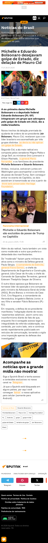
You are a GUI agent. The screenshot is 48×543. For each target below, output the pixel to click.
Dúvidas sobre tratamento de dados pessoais (19, 503)
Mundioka (6, 473)
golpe (18, 418)
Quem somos (6, 495)
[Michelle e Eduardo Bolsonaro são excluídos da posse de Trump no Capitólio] (24, 207)
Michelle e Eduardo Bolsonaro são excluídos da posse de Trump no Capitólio (23, 233)
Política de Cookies (28, 499)
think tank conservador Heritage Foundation (18, 185)
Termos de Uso (19, 495)
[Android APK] (9, 518)
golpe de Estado (7, 422)
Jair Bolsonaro (37, 422)
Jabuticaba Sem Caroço (24, 473)
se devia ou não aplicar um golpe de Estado (22, 144)
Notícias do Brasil (8, 408)
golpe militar (27, 418)
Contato (29, 495)
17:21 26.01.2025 (8, 68)
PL (3, 418)
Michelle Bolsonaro (8, 413)
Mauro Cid (22, 413)
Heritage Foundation (36, 413)
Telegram (17, 382)
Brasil (4, 427)
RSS (23, 508)
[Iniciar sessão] (39, 18)
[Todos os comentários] (3, 539)
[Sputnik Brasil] (7, 19)
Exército (10, 418)
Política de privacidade (10, 499)
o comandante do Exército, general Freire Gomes (23, 266)
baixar (17, 392)
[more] (43, 241)
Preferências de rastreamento (13, 511)
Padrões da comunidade (11, 508)
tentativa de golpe (23, 422)
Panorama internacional (16, 225)
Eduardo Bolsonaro (24, 408)
